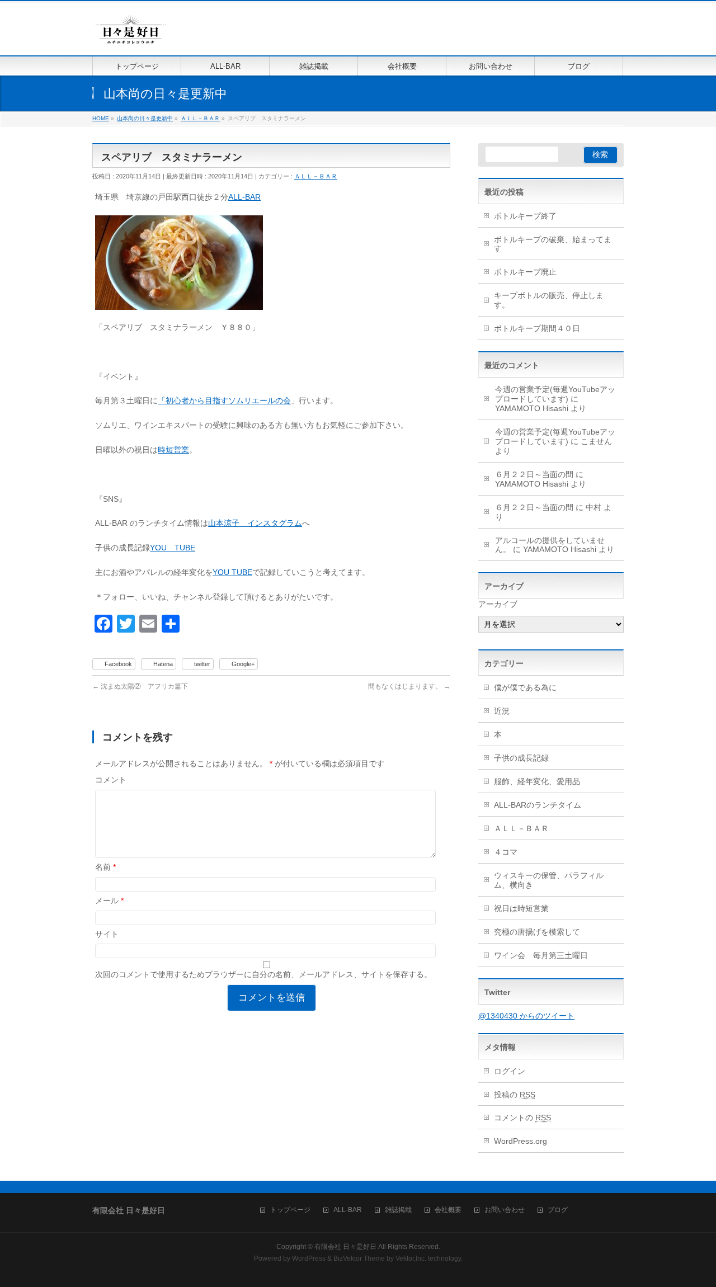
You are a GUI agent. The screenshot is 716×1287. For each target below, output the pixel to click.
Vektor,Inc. (410, 1258)
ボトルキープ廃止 (525, 271)
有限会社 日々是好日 (345, 1247)
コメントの (522, 1117)
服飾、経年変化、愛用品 (537, 781)
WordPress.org (520, 1141)
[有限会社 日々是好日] (130, 34)
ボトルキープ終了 (525, 215)
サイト (107, 934)
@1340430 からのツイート (526, 1015)
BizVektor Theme (359, 1258)
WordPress (309, 1258)
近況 (502, 710)
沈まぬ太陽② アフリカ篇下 (140, 686)
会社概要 (448, 1210)
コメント (110, 779)
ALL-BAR (244, 196)
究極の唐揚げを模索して (537, 931)
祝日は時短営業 (521, 908)
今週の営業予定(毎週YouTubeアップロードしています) (555, 394)
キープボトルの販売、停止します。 (549, 300)
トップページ (290, 1210)
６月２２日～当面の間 (534, 474)
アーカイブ (497, 604)
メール (109, 900)
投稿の (514, 1094)
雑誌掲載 (398, 1210)
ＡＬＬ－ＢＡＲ (315, 176)
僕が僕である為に (525, 687)
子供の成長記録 (521, 757)
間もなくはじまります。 (409, 686)
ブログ (558, 1210)
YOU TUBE (172, 547)
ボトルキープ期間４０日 (537, 328)
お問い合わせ (504, 1210)
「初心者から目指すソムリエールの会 (224, 400)
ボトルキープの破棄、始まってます (552, 244)
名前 (105, 866)
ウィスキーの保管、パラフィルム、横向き (549, 880)
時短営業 (173, 449)
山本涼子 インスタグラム (255, 522)
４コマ (505, 851)
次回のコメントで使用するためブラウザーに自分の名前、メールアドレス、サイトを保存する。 (263, 974)
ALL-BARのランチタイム (541, 804)
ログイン (509, 1071)
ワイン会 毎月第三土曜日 (541, 955)
